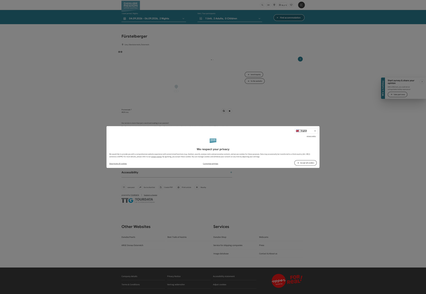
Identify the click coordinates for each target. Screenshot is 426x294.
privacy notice (156, 156)
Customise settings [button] (210, 163)
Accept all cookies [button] (307, 163)
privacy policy (311, 136)
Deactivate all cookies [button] (118, 163)
